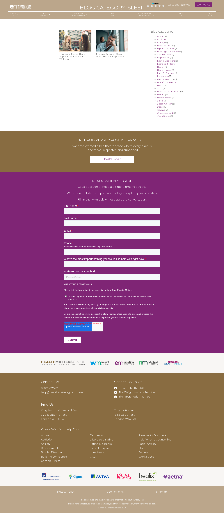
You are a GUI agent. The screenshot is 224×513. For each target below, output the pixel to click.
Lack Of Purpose (166, 73)
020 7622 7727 (49, 388)
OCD (159, 88)
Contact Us (203, 4)
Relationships (164, 97)
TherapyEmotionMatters (134, 396)
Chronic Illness (164, 54)
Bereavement (164, 45)
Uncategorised (165, 113)
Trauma (161, 109)
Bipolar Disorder (165, 48)
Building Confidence (168, 51)
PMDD (161, 94)
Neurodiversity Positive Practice (145, 14)
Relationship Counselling (155, 439)
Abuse (160, 36)
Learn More (112, 159)
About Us (13, 14)
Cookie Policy (115, 491)
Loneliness (163, 76)
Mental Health (164, 79)
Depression (163, 57)
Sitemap (161, 491)
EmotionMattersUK (131, 388)
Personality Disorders (168, 91)
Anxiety (161, 42)
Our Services (44, 14)
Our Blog (210, 14)
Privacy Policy (65, 491)
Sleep (160, 100)
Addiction (162, 39)
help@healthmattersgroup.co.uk (62, 392)
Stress (160, 106)
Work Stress (163, 116)
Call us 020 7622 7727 (179, 5)
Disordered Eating (102, 439)
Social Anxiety (164, 103)
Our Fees (112, 14)
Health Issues (164, 70)
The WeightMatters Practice (136, 392)
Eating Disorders (166, 60)
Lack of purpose (100, 448)
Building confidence (54, 456)
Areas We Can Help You (79, 14)
